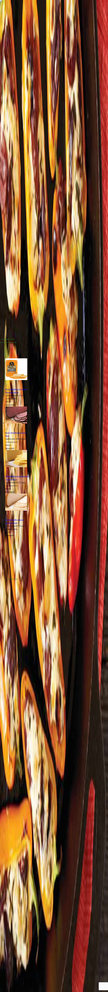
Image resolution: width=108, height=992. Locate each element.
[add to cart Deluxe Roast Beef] (7, 426)
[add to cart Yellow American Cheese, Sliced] (7, 470)
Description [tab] (8, 339)
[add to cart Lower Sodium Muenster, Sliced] (7, 383)
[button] (17, 386)
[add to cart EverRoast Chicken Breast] (7, 513)
